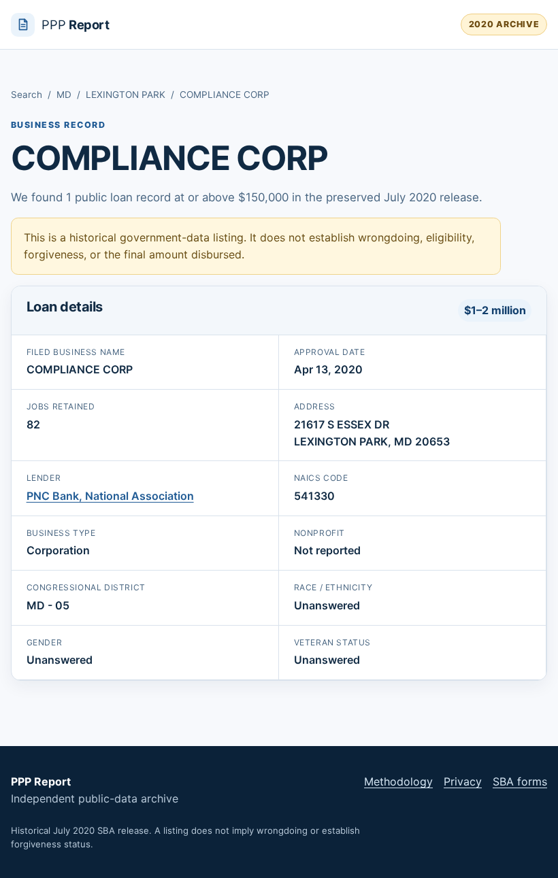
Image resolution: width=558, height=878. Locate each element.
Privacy (463, 781)
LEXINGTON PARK (125, 94)
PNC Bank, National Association (110, 496)
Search (26, 94)
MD (63, 94)
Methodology (398, 781)
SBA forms (520, 781)
